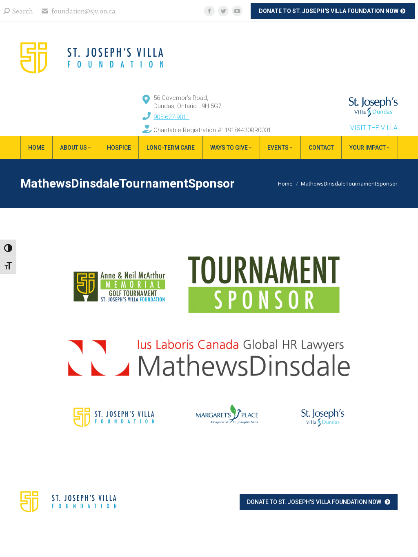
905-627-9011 (171, 117)
